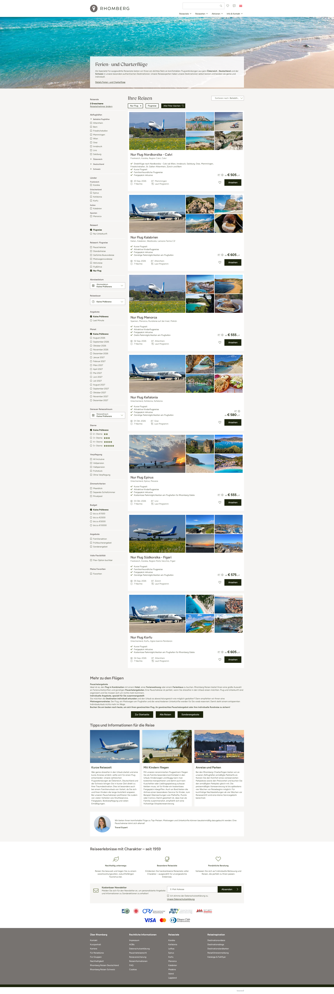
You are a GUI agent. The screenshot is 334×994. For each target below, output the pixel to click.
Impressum (134, 940)
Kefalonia (97, 197)
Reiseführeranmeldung (218, 953)
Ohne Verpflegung (101, 475)
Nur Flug (97, 270)
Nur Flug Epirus (141, 477)
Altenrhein (98, 123)
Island (171, 973)
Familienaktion (100, 539)
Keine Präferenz (101, 316)
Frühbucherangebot (102, 543)
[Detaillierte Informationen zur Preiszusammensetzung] (222, 175)
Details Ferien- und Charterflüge (110, 82)
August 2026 (99, 338)
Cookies (133, 969)
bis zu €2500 (99, 517)
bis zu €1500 (99, 513)
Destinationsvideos (216, 940)
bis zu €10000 (100, 525)
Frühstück (97, 471)
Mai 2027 (97, 373)
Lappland (172, 978)
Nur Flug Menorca (143, 317)
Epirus (96, 193)
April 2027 (98, 369)
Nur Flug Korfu (141, 637)
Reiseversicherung (137, 957)
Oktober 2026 (99, 345)
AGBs (131, 944)
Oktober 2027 (99, 392)
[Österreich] (240, 5)
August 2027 (99, 384)
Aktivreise (97, 263)
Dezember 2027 (100, 400)
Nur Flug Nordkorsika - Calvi (151, 154)
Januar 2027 (99, 357)
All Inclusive (98, 459)
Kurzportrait (95, 944)
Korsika (96, 185)
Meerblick (97, 488)
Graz (95, 142)
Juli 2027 (97, 381)
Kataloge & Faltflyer (216, 957)
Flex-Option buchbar (102, 560)
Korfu (95, 200)
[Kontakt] (234, 5)
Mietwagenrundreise (102, 259)
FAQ (131, 965)
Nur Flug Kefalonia (144, 397)
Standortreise (99, 251)
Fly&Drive (97, 267)
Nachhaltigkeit (97, 961)
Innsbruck (97, 146)
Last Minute (98, 320)
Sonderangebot (100, 546)
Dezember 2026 (100, 353)
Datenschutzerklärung (139, 948)
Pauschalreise (99, 247)
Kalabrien (97, 208)
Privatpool (97, 496)
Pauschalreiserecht (138, 953)
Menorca (97, 216)
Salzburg (97, 154)
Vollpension (98, 463)
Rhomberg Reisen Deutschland (104, 965)
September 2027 (101, 388)
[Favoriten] (227, 5)
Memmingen (99, 134)
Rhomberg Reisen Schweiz (102, 969)
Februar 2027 (99, 361)
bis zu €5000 (99, 521)
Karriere (93, 948)
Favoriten (97, 574)
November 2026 (100, 349)
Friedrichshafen (100, 131)
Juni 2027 (97, 377)
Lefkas (171, 948)
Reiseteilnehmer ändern (101, 106)
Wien (95, 138)
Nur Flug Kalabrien (144, 237)
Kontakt (93, 940)
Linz (95, 150)
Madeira (172, 969)
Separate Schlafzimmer (104, 492)
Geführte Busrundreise (103, 255)
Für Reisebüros (97, 953)
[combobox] (203, 6)
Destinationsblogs (215, 944)
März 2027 (98, 365)
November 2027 (100, 396)
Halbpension (99, 467)
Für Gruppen (96, 957)
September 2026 (101, 342)
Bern (95, 127)
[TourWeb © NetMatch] (240, 990)
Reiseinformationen (138, 961)
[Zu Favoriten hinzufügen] (220, 182)
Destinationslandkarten (218, 948)
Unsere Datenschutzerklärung (181, 899)
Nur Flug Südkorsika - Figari (150, 557)
